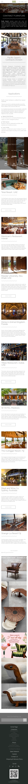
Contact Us (14, 756)
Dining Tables (14, 733)
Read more (8, 210)
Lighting (14, 738)
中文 (22, 1)
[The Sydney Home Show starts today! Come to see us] (14, 568)
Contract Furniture (14, 749)
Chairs (14, 732)
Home (2, 4)
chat (19, 766)
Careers (14, 754)
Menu (2, 1)
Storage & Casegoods (14, 736)
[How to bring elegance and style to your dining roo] (14, 594)
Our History (14, 744)
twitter (13, 766)
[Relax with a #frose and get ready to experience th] (14, 645)
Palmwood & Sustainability (14, 746)
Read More (8, 381)
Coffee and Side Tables (14, 734)
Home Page (14, 727)
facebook (10, 766)
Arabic (25, 1)
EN (19, 1)
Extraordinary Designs (14, 745)
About (14, 742)
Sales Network (14, 751)
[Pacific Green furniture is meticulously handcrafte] (14, 670)
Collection (14, 729)
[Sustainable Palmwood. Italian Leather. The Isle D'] (14, 619)
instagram (16, 766)
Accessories (14, 740)
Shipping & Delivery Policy (14, 759)
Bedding (14, 737)
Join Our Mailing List (14, 716)
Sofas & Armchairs (14, 731)
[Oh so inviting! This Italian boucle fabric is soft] (14, 696)
